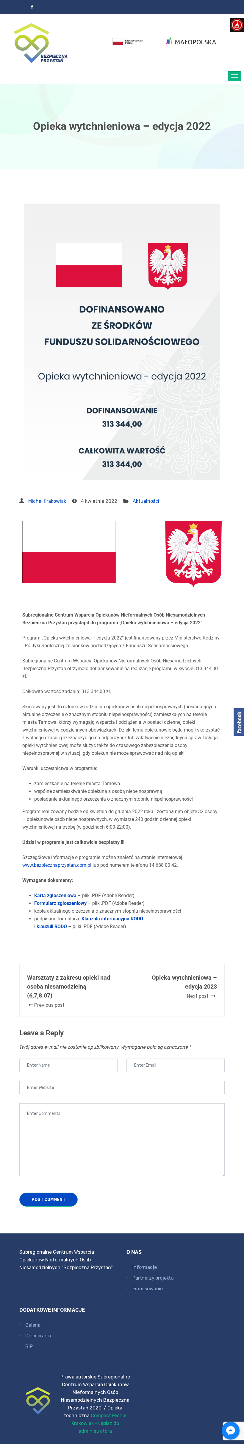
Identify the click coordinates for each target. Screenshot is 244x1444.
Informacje (144, 1267)
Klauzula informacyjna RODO (112, 919)
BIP (29, 1346)
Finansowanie (147, 1288)
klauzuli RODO (52, 926)
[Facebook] (31, 7)
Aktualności (146, 501)
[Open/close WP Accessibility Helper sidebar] (237, 25)
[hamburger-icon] (234, 76)
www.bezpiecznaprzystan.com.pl (56, 865)
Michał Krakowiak (47, 501)
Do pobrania (38, 1336)
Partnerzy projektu (153, 1278)
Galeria (32, 1325)
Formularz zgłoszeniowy (60, 903)
